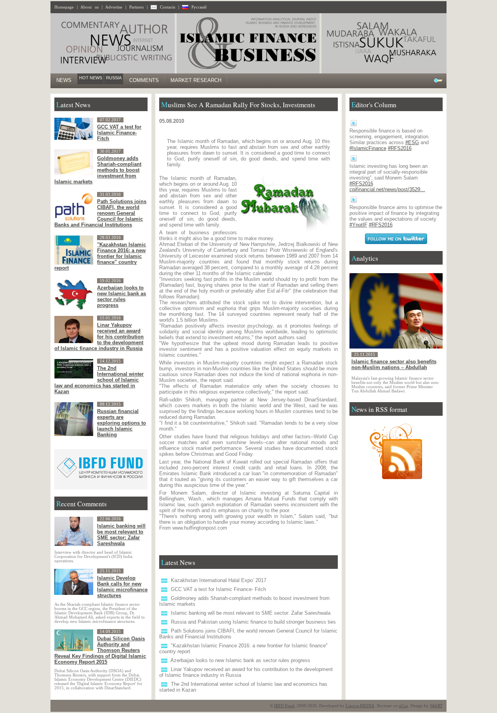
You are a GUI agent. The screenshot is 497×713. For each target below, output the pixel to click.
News (63, 80)
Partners (136, 7)
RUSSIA (114, 77)
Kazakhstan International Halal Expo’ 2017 (218, 580)
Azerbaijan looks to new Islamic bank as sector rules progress (240, 660)
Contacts (167, 7)
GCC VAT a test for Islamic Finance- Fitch (218, 589)
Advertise (113, 7)
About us (89, 7)
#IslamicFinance (367, 148)
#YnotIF (358, 225)
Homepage (64, 7)
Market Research (195, 80)
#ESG (412, 142)
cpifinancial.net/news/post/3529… (387, 189)
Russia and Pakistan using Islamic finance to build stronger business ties (253, 622)
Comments (144, 80)
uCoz (403, 706)
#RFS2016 (400, 148)
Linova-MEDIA (360, 706)
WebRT (436, 706)
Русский (199, 7)
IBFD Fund (284, 706)
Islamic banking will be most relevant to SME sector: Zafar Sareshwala (250, 613)
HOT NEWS (90, 77)
